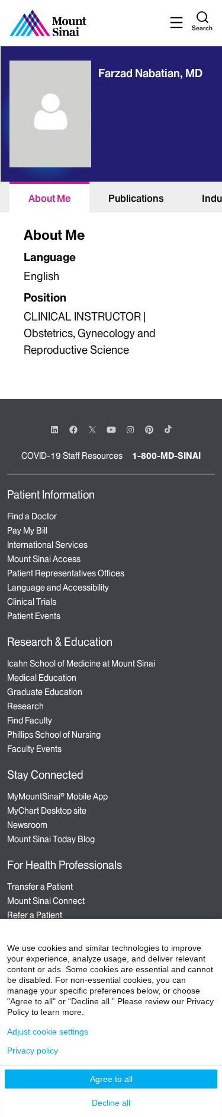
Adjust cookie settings (47, 1031)
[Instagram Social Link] (130, 429)
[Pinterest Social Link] (149, 429)
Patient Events (33, 616)
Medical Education (41, 677)
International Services (47, 545)
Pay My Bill (27, 530)
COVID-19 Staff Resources (72, 455)
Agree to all (111, 1079)
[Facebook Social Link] (73, 428)
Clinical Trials (31, 601)
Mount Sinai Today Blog (51, 839)
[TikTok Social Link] (168, 429)
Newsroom (27, 825)
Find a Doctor (32, 516)
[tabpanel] (111, 293)
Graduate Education (44, 692)
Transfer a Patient (40, 886)
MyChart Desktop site (46, 810)
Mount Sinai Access (44, 559)
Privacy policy (32, 1050)
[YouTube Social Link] (111, 429)
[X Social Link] (92, 429)
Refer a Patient (34, 915)
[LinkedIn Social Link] (54, 429)
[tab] (49, 197)
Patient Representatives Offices (65, 573)
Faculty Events (34, 749)
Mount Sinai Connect (46, 901)
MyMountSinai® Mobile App (57, 796)
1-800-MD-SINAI (166, 455)
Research (25, 706)
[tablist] (111, 197)
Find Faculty (29, 720)
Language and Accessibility (58, 587)
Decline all (111, 1103)
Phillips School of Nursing (54, 734)
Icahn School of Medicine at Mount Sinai (81, 663)
